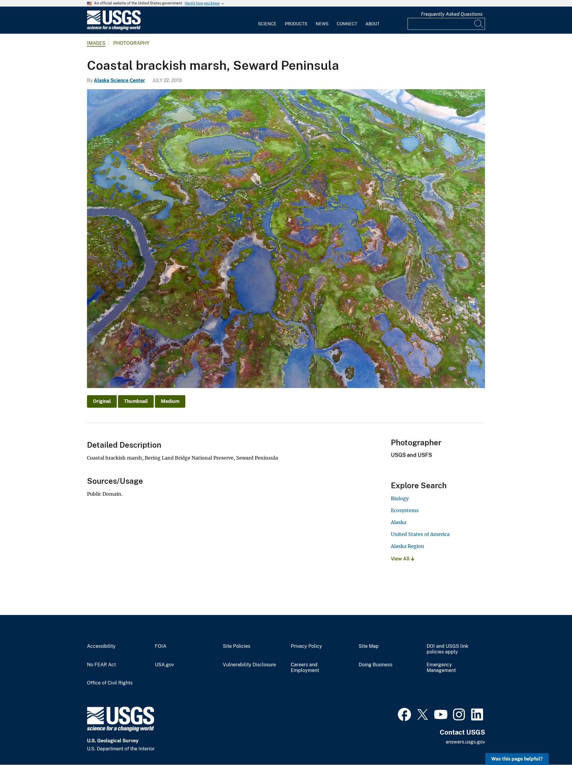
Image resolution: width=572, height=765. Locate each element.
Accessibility (101, 646)
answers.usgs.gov (465, 742)
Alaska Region (407, 546)
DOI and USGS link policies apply (447, 649)
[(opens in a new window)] (404, 714)
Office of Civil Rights (110, 683)
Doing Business (375, 664)
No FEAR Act (101, 664)
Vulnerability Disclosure (249, 664)
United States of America (420, 534)
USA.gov (164, 664)
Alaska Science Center (119, 80)
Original (102, 401)
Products (296, 23)
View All (401, 559)
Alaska (398, 522)
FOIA (160, 646)
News (322, 23)
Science (267, 23)
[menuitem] (267, 20)
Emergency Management (441, 667)
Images (96, 43)
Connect (347, 23)
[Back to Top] (550, 743)
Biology (400, 498)
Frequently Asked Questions (452, 14)
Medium (170, 401)
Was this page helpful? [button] (517, 759)
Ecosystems (405, 510)
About (373, 23)
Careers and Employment (305, 667)
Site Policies (236, 646)
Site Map (369, 646)
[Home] (114, 29)
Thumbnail (136, 401)
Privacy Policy (306, 646)
